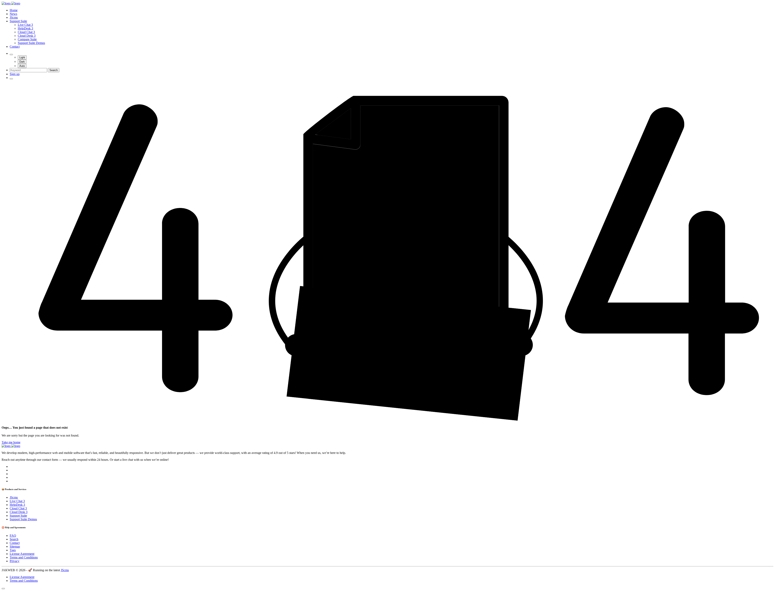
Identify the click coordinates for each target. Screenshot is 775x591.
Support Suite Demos (31, 43)
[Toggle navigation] (11, 78)
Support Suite (18, 21)
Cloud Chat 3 (26, 32)
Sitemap (15, 546)
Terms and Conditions (24, 557)
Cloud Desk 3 (27, 35)
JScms (14, 17)
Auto (22, 65)
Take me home (11, 442)
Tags (13, 550)
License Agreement (22, 553)
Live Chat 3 (25, 24)
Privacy (14, 561)
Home (14, 10)
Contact (15, 46)
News (13, 14)
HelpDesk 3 (25, 28)
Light (22, 57)
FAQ (13, 535)
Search (53, 70)
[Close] (3, 588)
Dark (22, 61)
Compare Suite (27, 39)
